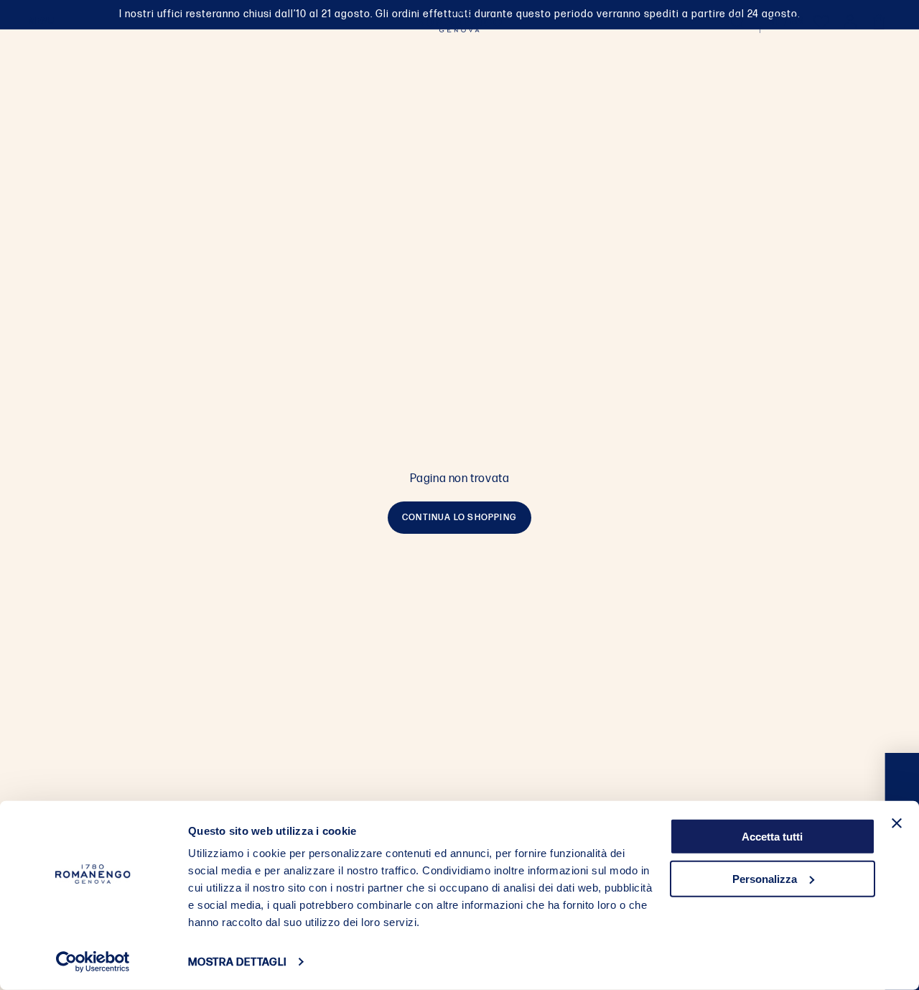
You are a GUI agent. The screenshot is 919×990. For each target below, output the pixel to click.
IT (776, 21)
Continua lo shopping (459, 517)
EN (797, 21)
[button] (41, 21)
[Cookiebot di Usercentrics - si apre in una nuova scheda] (93, 962)
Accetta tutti (772, 837)
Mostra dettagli (237, 962)
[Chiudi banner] (897, 823)
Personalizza (764, 878)
